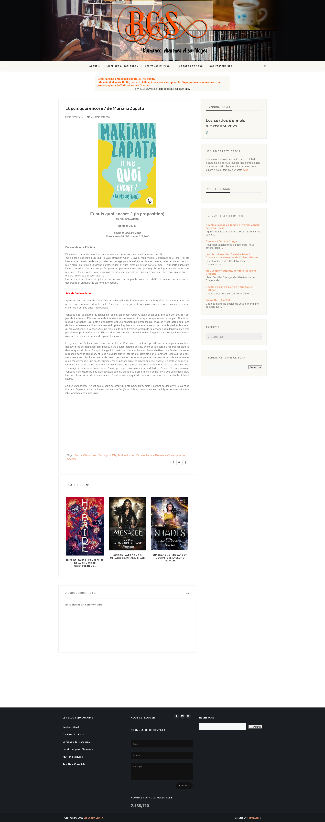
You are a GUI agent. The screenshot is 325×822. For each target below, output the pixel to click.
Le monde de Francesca (76, 741)
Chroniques (89, 455)
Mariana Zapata (145, 455)
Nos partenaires (221, 66)
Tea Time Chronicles (74, 764)
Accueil (94, 66)
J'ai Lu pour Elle (107, 455)
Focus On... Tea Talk (218, 300)
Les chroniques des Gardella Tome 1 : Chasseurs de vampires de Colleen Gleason (232, 256)
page (245, 169)
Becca (78, 455)
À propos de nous (191, 66)
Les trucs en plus (157, 66)
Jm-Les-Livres (126, 455)
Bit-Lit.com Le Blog (93, 817)
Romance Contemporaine (170, 455)
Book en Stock (71, 726)
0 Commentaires (100, 116)
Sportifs (71, 458)
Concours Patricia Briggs (221, 241)
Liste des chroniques (121, 66)
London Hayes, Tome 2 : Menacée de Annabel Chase (127, 556)
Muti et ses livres (73, 756)
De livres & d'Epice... (74, 734)
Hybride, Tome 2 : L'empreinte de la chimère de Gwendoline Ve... (84, 563)
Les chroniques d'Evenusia (78, 749)
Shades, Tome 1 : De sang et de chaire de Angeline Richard (170, 558)
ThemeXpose (254, 817)
